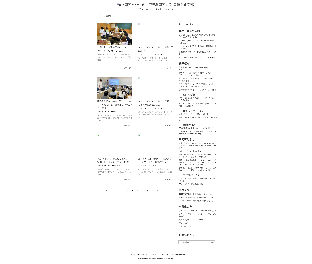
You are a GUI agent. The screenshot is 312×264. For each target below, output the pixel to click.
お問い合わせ (187, 234)
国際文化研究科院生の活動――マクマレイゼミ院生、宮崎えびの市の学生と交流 (114, 104)
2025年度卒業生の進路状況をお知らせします (196, 194)
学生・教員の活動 (113, 111)
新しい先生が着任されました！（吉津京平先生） (198, 57)
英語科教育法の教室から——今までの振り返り (197, 128)
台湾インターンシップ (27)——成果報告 (194, 114)
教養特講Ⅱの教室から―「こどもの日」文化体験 (198, 90)
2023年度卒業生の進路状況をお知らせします (196, 201)
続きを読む (128, 68)
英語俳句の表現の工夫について (112, 47)
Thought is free (168, 258)
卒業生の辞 (183, 223)
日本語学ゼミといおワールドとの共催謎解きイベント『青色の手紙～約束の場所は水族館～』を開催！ (198, 145)
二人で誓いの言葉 (186, 226)
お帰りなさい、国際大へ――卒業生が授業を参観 (198, 211)
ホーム (98, 16)
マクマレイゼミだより (115, 51)
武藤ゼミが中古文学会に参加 (190, 151)
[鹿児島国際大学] (206, 4)
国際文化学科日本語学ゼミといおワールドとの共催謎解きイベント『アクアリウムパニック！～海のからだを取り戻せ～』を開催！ (198, 162)
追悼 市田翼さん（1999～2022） (191, 220)
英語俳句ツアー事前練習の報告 (191, 184)
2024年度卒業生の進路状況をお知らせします (196, 197)
